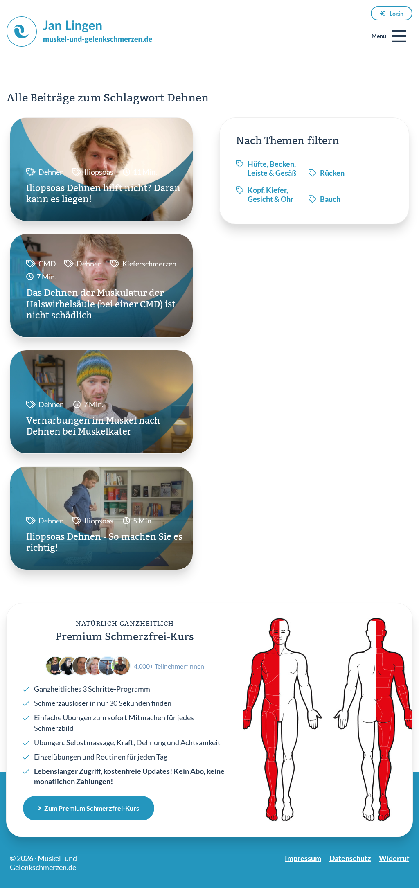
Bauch (330, 198)
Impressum (303, 858)
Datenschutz (350, 858)
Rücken (332, 172)
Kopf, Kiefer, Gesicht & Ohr (270, 194)
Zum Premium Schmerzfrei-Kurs (91, 808)
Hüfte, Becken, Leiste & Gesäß (272, 168)
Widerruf (394, 858)
